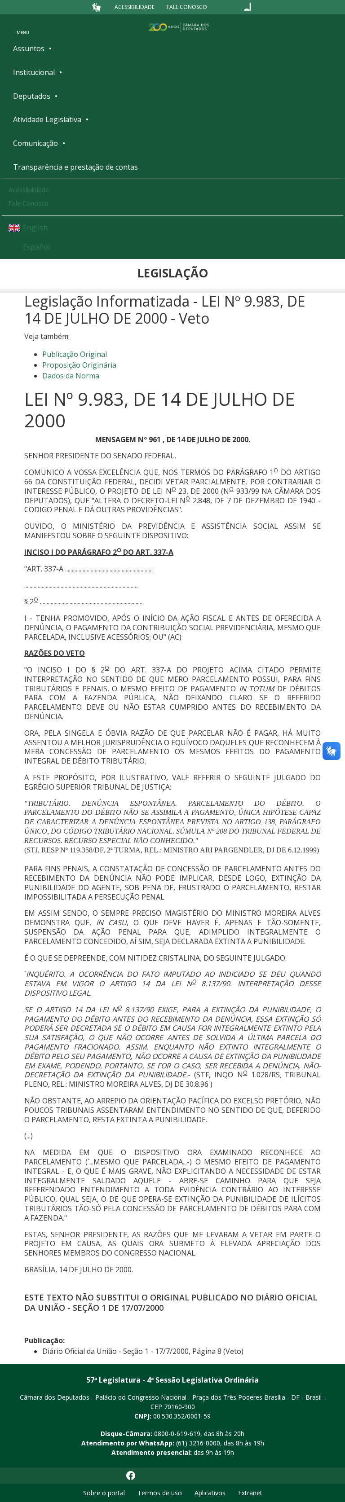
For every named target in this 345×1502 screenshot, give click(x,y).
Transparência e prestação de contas (75, 167)
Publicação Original (74, 354)
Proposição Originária (79, 365)
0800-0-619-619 (177, 1433)
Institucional (34, 72)
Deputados (31, 96)
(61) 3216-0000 (198, 1443)
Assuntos (28, 48)
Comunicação (35, 143)
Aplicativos (210, 1493)
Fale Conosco (187, 7)
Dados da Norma (70, 376)
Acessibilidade (135, 7)
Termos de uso (159, 1493)
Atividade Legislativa (47, 119)
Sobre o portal (104, 1493)
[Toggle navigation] (23, 26)
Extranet (250, 1493)
